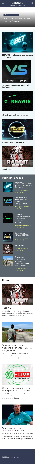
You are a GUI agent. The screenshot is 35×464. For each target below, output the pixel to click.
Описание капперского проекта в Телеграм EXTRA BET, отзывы (22, 261)
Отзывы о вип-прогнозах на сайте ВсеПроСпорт (16, 86)
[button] (33, 17)
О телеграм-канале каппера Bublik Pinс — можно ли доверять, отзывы (17, 431)
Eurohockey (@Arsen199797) (13, 142)
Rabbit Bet (6, 169)
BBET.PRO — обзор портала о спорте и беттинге (17, 56)
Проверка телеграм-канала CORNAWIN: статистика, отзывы (15, 115)
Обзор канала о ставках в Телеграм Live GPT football (16, 389)
